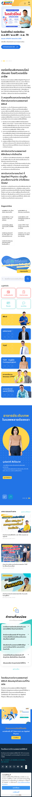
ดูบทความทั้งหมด (25, 512)
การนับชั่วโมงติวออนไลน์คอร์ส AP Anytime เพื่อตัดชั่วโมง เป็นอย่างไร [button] (14, 656)
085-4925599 (5, 762)
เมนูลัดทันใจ (5, 286)
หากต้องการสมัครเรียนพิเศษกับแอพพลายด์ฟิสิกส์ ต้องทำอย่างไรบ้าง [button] (14, 628)
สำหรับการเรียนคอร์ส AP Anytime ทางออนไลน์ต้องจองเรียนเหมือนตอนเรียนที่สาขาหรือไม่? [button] (14, 637)
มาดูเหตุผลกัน (24, 271)
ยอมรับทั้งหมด (16, 787)
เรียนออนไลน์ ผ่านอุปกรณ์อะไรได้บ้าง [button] (14, 663)
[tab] (16, 628)
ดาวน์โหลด (16, 737)
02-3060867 (6, 760)
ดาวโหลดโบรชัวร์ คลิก (9, 47)
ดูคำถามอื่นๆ (16, 669)
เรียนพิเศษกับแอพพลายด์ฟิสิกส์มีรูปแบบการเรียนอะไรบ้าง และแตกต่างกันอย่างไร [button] (14, 647)
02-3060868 (14, 760)
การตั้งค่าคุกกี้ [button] (16, 792)
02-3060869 (21, 760)
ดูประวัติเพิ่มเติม (7, 477)
